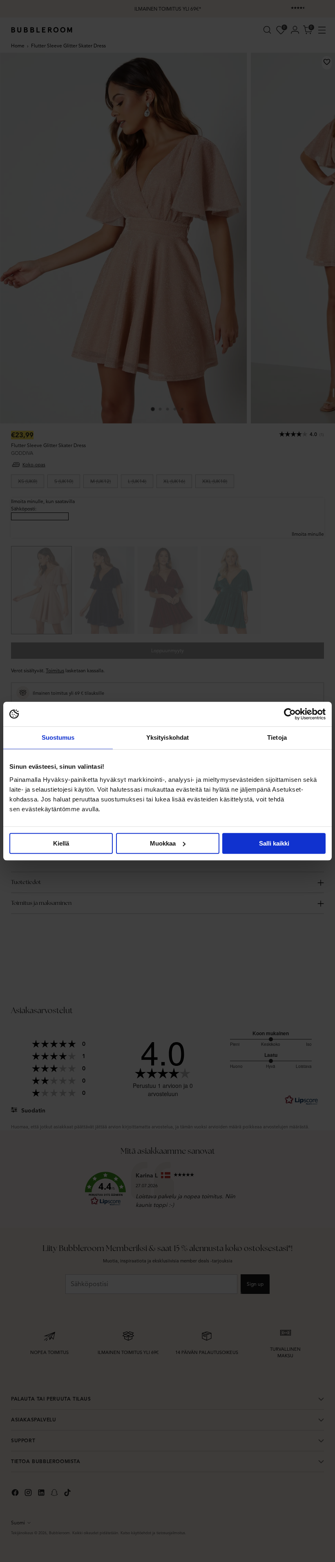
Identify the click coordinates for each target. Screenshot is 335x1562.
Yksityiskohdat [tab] (167, 737)
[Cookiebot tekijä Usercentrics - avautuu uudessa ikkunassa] (290, 714)
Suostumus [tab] (58, 737)
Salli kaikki (274, 843)
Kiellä (61, 843)
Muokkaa (163, 843)
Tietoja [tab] (277, 737)
